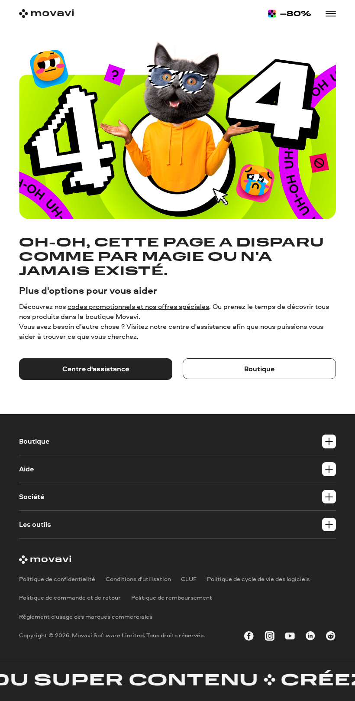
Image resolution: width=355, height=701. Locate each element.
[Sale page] (289, 13)
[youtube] (290, 637)
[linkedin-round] (310, 637)
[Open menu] (331, 14)
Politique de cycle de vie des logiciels (258, 578)
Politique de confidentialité (57, 578)
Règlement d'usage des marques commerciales (85, 616)
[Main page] (46, 13)
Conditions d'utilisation (138, 578)
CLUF (189, 578)
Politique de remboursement (171, 597)
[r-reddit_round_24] (331, 637)
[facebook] (249, 637)
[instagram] (270, 637)
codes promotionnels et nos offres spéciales (138, 306)
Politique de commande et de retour (70, 597)
